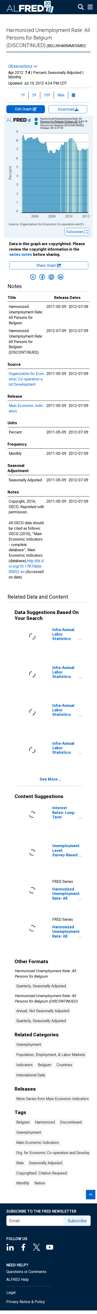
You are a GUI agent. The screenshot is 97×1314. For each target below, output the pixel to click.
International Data (30, 1075)
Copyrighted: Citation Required (41, 1173)
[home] (30, 7)
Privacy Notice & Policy (25, 1302)
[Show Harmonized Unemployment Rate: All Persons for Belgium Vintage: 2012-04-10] (66, 120)
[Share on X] (33, 277)
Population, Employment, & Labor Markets (50, 1054)
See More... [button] (50, 779)
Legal (11, 1292)
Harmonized (45, 1122)
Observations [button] (20, 66)
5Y (34, 95)
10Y (47, 95)
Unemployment (28, 1044)
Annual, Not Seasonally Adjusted (42, 1011)
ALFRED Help (17, 1279)
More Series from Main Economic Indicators (52, 1099)
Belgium (44, 1065)
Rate (20, 1163)
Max (61, 95)
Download (66, 109)
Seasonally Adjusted (45, 1163)
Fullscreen (75, 232)
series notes (20, 254)
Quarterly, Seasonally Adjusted (41, 986)
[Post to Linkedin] (60, 277)
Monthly (22, 1183)
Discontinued (71, 1122)
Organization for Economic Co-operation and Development (26, 379)
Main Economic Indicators (37, 1142)
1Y (23, 95)
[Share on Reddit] (51, 277)
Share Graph (46, 265)
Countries (64, 1065)
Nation (39, 1183)
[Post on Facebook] (42, 277)
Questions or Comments (26, 1271)
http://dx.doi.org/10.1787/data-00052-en (26, 566)
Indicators (24, 1065)
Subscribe (77, 1220)
